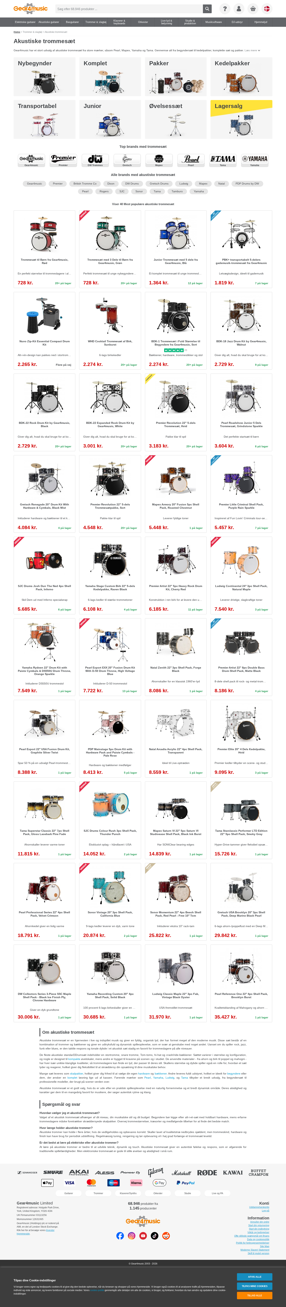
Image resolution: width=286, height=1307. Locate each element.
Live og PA (217, 1193)
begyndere (233, 1073)
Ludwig (183, 183)
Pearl (85, 191)
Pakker (159, 63)
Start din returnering (258, 1225)
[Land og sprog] (267, 8)
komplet (72, 1077)
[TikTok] (154, 1238)
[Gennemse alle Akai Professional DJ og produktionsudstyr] (81, 1173)
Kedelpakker (232, 63)
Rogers (104, 191)
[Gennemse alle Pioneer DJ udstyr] (133, 1173)
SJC (122, 191)
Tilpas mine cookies (255, 1286)
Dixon (110, 183)
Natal (221, 183)
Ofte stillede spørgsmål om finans (251, 1236)
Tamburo (177, 191)
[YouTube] (143, 1238)
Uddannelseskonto (259, 1207)
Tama (157, 191)
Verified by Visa (238, 1182)
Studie (187, 1193)
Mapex (203, 183)
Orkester (158, 1193)
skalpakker (76, 1073)
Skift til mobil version (258, 1253)
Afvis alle (254, 1277)
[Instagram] (131, 1238)
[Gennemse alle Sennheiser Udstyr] (30, 1173)
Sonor (139, 191)
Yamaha (199, 191)
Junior (92, 106)
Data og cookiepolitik (258, 1239)
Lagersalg (228, 106)
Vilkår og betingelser (258, 1232)
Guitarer (68, 1193)
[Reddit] (166, 1238)
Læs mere (251, 50)
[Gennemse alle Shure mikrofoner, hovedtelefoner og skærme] (56, 1173)
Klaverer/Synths (128, 1193)
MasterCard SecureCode (213, 1182)
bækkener (161, 1073)
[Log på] (239, 8)
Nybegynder (35, 63)
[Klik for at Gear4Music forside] (31, 8)
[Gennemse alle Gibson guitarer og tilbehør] (158, 1173)
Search (207, 8)
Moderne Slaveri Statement (254, 1250)
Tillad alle (254, 1295)
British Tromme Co (85, 183)
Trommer (98, 1193)
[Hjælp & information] (225, 8)
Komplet (95, 63)
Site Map (264, 1246)
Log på (265, 1210)
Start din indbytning (259, 1229)
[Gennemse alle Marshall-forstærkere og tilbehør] (184, 1173)
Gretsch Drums (159, 183)
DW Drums (132, 183)
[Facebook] (120, 1238)
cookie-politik (97, 1290)
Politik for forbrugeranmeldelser (252, 1243)
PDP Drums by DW (247, 183)
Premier (58, 183)
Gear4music (34, 183)
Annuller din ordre (259, 1222)
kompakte (74, 1059)
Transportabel (37, 106)
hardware (144, 1073)
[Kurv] (253, 8)
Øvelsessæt (165, 106)
